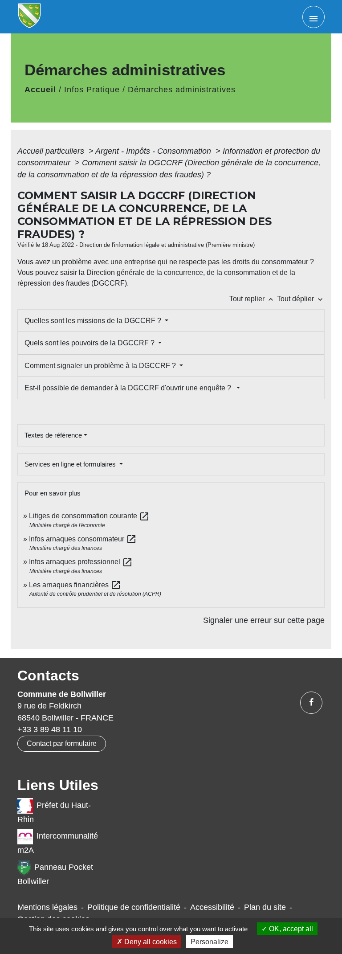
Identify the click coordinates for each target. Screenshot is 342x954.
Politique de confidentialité (133, 907)
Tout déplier (301, 299)
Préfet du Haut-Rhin (54, 812)
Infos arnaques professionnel (81, 561)
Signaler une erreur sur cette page (264, 620)
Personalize (209, 942)
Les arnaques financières (75, 585)
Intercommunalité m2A (57, 843)
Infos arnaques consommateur (83, 539)
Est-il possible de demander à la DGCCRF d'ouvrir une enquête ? (129, 388)
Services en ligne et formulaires (71, 464)
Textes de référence (53, 435)
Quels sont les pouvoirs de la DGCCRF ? (90, 343)
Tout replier (252, 299)
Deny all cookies (149, 942)
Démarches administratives (182, 89)
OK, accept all (290, 929)
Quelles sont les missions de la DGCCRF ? (93, 320)
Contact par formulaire (62, 743)
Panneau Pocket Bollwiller (55, 874)
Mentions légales (47, 907)
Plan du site (265, 907)
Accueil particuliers (51, 151)
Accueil (40, 89)
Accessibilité (212, 907)
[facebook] (311, 703)
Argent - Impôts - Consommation (154, 151)
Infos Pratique (92, 89)
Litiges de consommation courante (89, 516)
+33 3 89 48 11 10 (49, 729)
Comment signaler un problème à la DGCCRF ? (101, 365)
